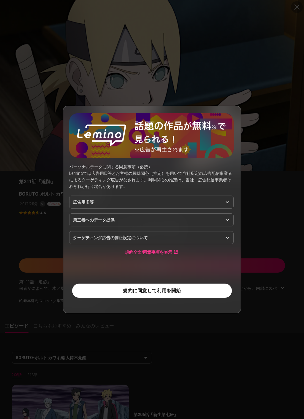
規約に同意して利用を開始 (152, 290)
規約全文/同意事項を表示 (148, 252)
